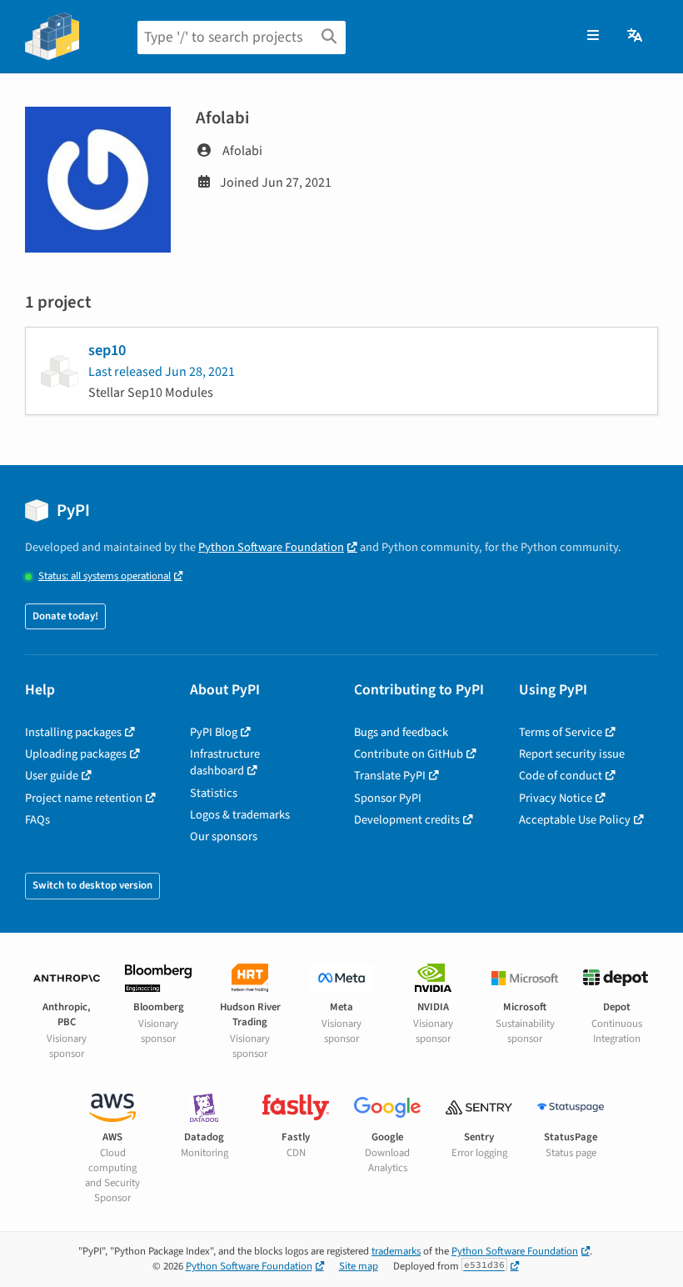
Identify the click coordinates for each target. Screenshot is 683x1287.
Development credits (407, 820)
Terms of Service (560, 732)
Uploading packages (76, 754)
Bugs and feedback (401, 732)
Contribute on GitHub (408, 754)
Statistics (213, 793)
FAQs (37, 820)
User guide (51, 775)
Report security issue (572, 754)
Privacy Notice (555, 798)
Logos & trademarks (240, 815)
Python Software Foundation (271, 547)
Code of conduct (560, 775)
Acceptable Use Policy (575, 820)
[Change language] (636, 36)
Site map (358, 1266)
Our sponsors (223, 836)
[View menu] (593, 36)
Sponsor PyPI (387, 798)
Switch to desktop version (92, 885)
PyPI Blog (213, 732)
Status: (104, 576)
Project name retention (83, 798)
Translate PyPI (390, 775)
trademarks (396, 1251)
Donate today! (65, 615)
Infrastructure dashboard (225, 762)
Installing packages (73, 732)
